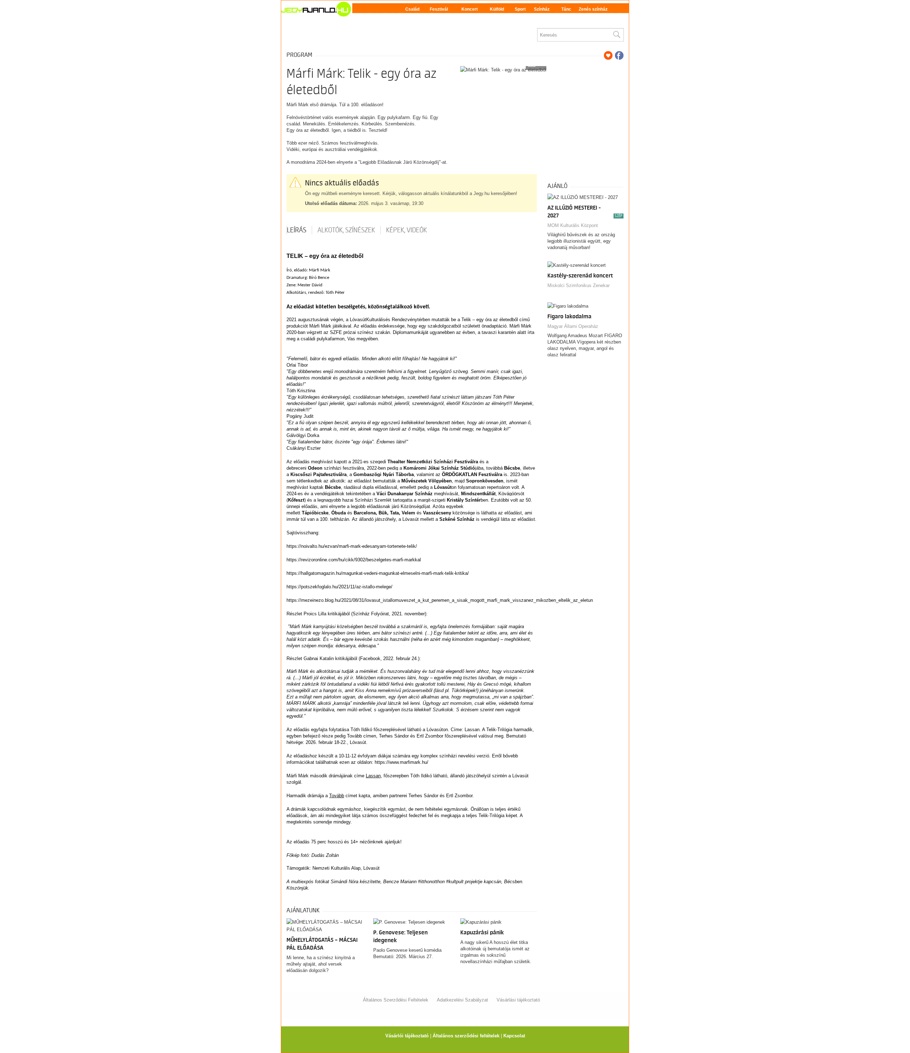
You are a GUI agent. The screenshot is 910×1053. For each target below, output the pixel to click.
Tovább (336, 795)
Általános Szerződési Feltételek (395, 1000)
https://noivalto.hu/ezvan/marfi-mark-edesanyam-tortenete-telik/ (352, 546)
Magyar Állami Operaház (572, 326)
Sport (520, 9)
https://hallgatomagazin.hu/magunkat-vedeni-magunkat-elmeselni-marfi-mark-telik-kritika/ (378, 573)
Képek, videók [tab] (406, 230)
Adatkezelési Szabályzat (462, 1000)
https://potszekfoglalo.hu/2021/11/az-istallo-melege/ (339, 586)
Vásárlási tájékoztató (518, 1000)
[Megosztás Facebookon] (619, 55)
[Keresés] (616, 35)
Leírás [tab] (296, 230)
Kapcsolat (514, 1035)
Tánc (566, 9)
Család (412, 9)
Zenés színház (593, 9)
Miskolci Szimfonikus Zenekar (578, 285)
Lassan (373, 775)
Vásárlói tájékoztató (407, 1035)
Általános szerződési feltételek (466, 1035)
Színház (542, 9)
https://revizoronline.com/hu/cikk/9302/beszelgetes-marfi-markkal (354, 559)
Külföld (497, 9)
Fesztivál (439, 9)
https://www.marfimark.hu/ (401, 762)
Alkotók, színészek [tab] (346, 230)
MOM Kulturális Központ (572, 225)
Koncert (469, 9)
